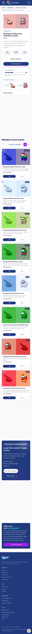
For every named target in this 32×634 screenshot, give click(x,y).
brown (5, 38)
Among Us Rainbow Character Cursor (14, 167)
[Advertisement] (16, 115)
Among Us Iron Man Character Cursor (14, 388)
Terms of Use (5, 617)
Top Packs (4, 574)
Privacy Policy (5, 610)
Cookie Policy (5, 614)
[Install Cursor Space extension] (29, 631)
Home (3, 7)
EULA (3, 619)
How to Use (5, 586)
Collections (10, 7)
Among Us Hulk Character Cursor (13, 261)
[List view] (28, 144)
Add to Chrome (11, 471)
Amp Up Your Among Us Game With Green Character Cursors (16, 325)
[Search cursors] (28, 2)
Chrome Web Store (7, 598)
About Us (4, 589)
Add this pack (10, 476)
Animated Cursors (6, 577)
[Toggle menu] (3, 2)
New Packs (5, 572)
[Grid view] (25, 144)
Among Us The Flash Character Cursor (14, 356)
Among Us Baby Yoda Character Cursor (15, 230)
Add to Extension (16, 64)
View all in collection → (15, 144)
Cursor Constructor (7, 603)
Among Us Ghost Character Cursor (13, 293)
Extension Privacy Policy (8, 612)
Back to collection (16, 59)
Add (9, 176)
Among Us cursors (21, 7)
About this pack (8, 93)
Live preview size (10, 70)
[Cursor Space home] (6, 557)
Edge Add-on (5, 600)
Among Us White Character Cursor (13, 198)
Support (4, 591)
